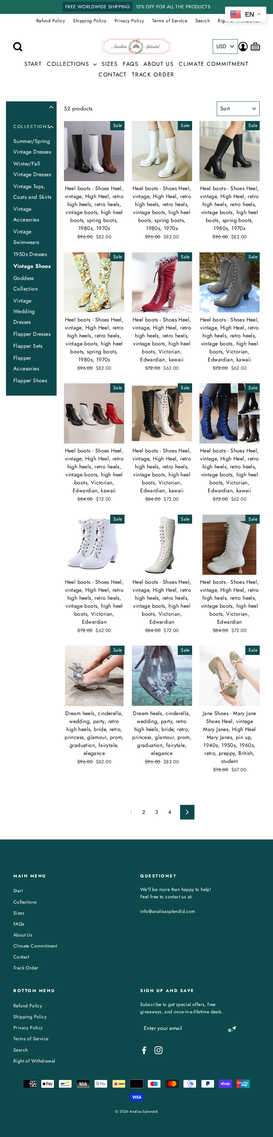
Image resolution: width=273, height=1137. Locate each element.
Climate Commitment (214, 64)
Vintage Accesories (26, 214)
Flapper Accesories (26, 363)
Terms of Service (169, 20)
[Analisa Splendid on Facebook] (144, 1050)
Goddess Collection (25, 283)
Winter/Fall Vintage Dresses (32, 169)
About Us (158, 64)
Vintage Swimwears (26, 237)
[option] (136, 7)
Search (202, 20)
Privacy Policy (129, 20)
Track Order (153, 74)
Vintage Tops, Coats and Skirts (32, 192)
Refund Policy (50, 20)
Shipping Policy (89, 20)
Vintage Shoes (32, 266)
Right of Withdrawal (34, 1061)
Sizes (110, 64)
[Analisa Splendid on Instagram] (158, 1050)
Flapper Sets (28, 346)
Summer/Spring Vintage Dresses (32, 146)
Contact (113, 74)
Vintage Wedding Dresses (24, 311)
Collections (69, 64)
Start (33, 64)
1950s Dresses (30, 254)
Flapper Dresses (32, 334)
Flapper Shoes (30, 380)
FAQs (130, 64)
